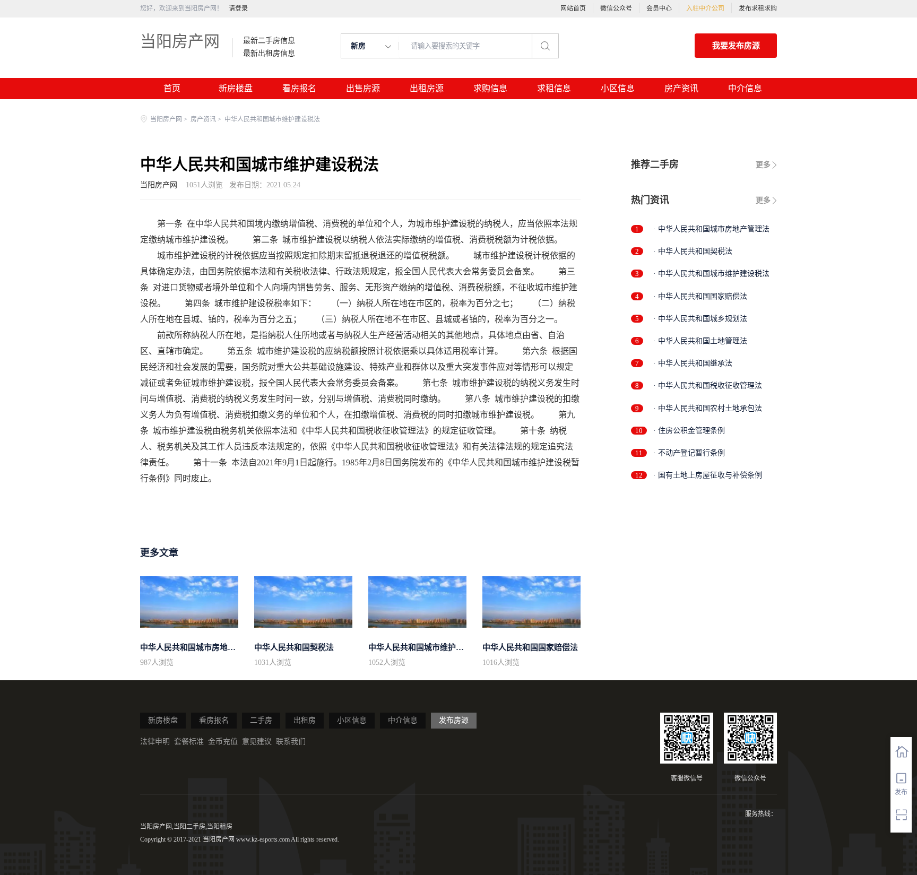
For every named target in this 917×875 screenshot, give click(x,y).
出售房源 (363, 88)
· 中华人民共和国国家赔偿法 (700, 296)
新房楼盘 (236, 88)
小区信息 (618, 88)
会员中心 (659, 8)
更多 (763, 165)
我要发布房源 (736, 45)
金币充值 (223, 742)
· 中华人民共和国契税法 (692, 251)
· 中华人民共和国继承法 (692, 363)
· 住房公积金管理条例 (689, 431)
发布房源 (454, 720)
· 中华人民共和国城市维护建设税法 (711, 274)
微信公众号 (616, 8)
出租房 (304, 720)
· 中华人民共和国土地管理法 (700, 341)
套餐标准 (189, 742)
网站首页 (573, 8)
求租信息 (554, 88)
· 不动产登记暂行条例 (689, 453)
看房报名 (299, 88)
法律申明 (155, 742)
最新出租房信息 (269, 53)
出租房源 (427, 88)
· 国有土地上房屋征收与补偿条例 (707, 475)
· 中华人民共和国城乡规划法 (700, 319)
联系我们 (291, 742)
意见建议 (257, 742)
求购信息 (490, 88)
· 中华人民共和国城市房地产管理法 (711, 229)
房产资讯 (681, 88)
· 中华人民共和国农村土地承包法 (707, 408)
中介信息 (745, 88)
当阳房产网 (180, 41)
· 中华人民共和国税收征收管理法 (707, 385)
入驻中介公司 (705, 8)
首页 (171, 88)
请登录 (238, 8)
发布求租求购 (758, 8)
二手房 (261, 720)
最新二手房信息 (269, 41)
